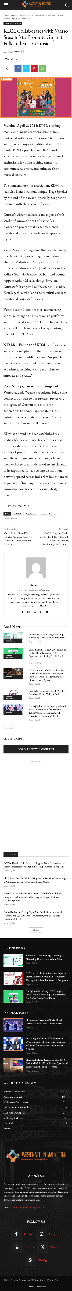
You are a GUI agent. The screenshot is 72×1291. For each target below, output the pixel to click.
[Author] (23, 52)
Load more (35, 930)
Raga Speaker (31, 514)
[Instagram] (28, 611)
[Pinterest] (34, 68)
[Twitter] (26, 68)
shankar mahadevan (48, 514)
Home (6, 15)
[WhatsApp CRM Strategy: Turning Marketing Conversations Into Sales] (13, 637)
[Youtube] (47, 611)
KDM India (17, 514)
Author (17, 52)
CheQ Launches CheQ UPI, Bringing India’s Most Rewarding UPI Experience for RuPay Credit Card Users (47, 654)
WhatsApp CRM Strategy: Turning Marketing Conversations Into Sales (47, 636)
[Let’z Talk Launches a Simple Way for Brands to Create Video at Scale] (13, 694)
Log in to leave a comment (36, 749)
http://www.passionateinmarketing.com (34, 590)
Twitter (53, 1247)
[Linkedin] (34, 611)
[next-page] (11, 726)
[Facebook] (18, 68)
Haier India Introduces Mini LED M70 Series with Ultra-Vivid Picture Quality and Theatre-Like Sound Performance (47, 1063)
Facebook (28, 1234)
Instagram (53, 1234)
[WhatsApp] (42, 68)
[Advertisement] (36, 799)
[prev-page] (5, 726)
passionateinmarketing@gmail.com (29, 1207)
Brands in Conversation (20, 15)
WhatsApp (42, 1260)
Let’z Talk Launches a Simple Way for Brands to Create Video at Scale (47, 692)
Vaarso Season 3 (11, 518)
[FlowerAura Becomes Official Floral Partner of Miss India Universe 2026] (13, 1025)
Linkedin (30, 1247)
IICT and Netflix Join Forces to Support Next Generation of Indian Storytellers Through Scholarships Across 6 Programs (47, 977)
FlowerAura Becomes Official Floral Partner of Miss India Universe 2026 (44, 1021)
